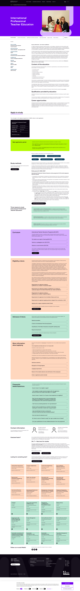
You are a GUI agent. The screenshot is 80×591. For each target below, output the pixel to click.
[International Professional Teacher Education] (33, 494)
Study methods (55, 37)
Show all (65, 37)
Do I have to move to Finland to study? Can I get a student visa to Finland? (48, 418)
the (43, 411)
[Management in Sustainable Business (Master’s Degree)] (47, 494)
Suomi (65, 1)
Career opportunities (43, 37)
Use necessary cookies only (67, 588)
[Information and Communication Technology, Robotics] (62, 482)
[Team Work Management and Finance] (62, 538)
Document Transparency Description (51, 563)
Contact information (59, 159)
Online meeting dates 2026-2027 (38, 203)
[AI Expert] (18, 508)
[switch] (29, 589)
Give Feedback (32, 565)
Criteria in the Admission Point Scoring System (42, 323)
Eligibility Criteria (36, 308)
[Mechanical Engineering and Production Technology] (62, 494)
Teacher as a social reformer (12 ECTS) (40, 245)
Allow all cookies (67, 583)
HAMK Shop (14, 564)
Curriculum (35, 159)
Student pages (35, 453)
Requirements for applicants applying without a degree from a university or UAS (49, 300)
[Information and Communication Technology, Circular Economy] (47, 482)
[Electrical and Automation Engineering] (18, 482)
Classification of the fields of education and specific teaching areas (46, 326)
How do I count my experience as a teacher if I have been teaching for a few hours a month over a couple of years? (44, 407)
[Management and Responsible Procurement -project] (47, 508)
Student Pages (14, 169)
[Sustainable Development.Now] (47, 538)
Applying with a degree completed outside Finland (42, 303)
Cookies (47, 562)
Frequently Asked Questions (46, 159)
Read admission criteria (15, 134)
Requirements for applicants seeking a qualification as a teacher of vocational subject (41, 285)
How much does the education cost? (39, 415)
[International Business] (18, 494)
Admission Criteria (36, 335)
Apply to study (49, 37)
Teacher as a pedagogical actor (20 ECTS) (40, 242)
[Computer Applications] (33, 469)
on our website (63, 89)
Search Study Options (36, 461)
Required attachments (36, 329)
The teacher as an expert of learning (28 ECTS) (42, 239)
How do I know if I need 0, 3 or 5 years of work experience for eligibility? (47, 395)
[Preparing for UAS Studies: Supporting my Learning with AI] (18, 523)
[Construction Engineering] (47, 469)
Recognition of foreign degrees (38, 365)
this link (42, 275)
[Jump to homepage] (14, 1)
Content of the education (22, 37)
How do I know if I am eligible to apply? (40, 388)
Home (11, 4)
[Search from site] (68, 1)
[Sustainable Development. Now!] (33, 538)
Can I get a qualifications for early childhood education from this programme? (48, 421)
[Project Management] (33, 523)
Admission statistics (36, 362)
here (66, 53)
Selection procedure (36, 320)
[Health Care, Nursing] (33, 482)
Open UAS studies (46, 453)
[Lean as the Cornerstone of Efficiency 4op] (33, 508)
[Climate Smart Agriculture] (18, 469)
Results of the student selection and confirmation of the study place (46, 371)
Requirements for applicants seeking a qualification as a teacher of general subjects (41, 293)
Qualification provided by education (32, 37)
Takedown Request (48, 566)
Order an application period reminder (39, 375)
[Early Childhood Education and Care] (62, 469)
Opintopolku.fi (44, 342)
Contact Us (31, 564)
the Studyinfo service (45, 147)
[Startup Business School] (47, 523)
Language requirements (37, 368)
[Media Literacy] (62, 508)
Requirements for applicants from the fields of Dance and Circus (45, 297)
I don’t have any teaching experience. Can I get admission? (44, 403)
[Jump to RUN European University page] (66, 573)
